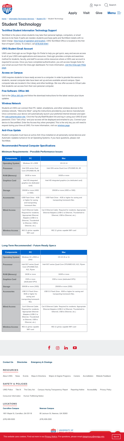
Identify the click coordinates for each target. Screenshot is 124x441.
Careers (77, 376)
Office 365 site (17, 95)
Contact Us (8, 362)
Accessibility (92, 389)
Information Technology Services (21, 19)
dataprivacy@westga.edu (93, 437)
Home (4, 19)
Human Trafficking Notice (33, 395)
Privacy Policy (105, 389)
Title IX (18, 389)
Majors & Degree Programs (60, 376)
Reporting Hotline (77, 389)
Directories (22, 362)
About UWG (7, 376)
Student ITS (41, 19)
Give (99, 13)
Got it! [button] (116, 437)
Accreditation (88, 376)
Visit (86, 13)
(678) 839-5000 (9, 419)
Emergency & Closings (41, 362)
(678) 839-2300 (46, 419)
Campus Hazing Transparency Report (53, 389)
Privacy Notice (51, 437)
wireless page (64, 125)
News (17, 376)
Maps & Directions (38, 376)
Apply (72, 13)
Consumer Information (12, 395)
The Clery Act (29, 389)
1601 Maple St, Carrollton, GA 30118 (17, 413)
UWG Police (8, 389)
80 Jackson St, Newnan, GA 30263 (53, 413)
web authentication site (15, 117)
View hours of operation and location (29, 41)
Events (25, 376)
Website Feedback (103, 376)
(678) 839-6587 (41, 44)
